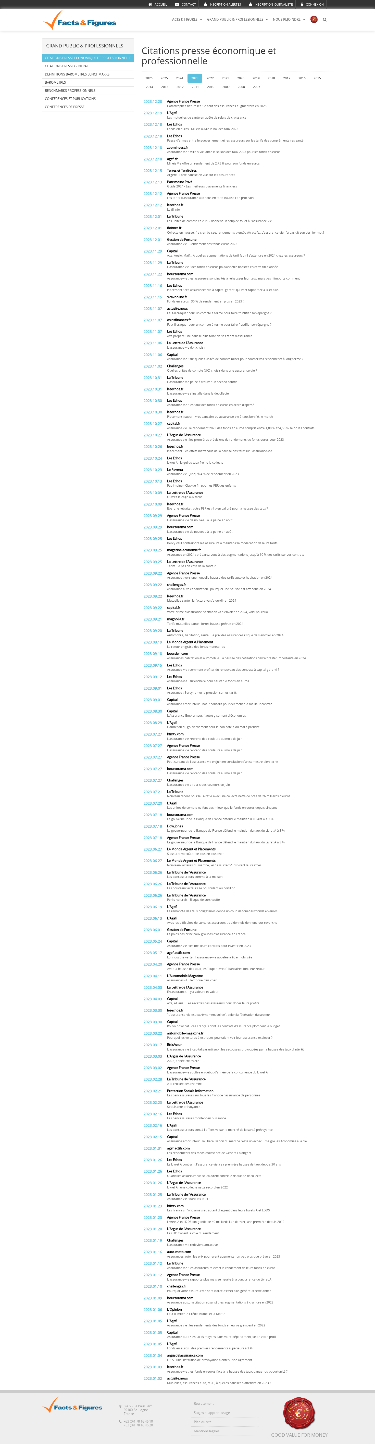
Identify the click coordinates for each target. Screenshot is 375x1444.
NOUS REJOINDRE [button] (287, 19)
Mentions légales (206, 1431)
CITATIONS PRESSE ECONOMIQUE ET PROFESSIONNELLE (88, 58)
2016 (302, 78)
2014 (149, 87)
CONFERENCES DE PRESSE (64, 107)
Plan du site (202, 1422)
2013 (164, 87)
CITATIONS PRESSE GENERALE (67, 66)
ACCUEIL (161, 4)
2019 (256, 78)
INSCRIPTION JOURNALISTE (274, 4)
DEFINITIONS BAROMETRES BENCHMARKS (77, 74)
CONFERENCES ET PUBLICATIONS (70, 99)
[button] (324, 20)
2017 (286, 78)
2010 (210, 87)
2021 (225, 78)
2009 (226, 87)
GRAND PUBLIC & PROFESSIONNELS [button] (235, 19)
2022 (210, 78)
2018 (271, 78)
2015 (317, 78)
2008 (241, 87)
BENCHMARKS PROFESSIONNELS (70, 91)
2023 (194, 78)
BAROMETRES (55, 82)
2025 (164, 78)
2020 (240, 78)
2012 (180, 87)
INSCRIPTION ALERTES (225, 4)
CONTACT (189, 4)
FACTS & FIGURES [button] (183, 19)
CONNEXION (315, 4)
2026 (149, 78)
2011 (195, 87)
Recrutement (204, 1403)
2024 (179, 78)
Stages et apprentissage (212, 1413)
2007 (256, 87)
